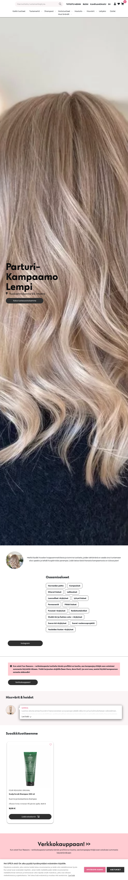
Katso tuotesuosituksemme (24, 300)
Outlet (113, 11)
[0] (122, 4)
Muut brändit (63, 14)
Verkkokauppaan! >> (64, 844)
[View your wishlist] (118, 4)
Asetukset (115, 870)
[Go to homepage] (6, 4)
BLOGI (85, 4)
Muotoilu (78, 11)
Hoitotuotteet (64, 11)
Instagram (25, 643)
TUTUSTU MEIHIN (73, 4)
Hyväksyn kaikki (95, 870)
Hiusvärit (90, 11)
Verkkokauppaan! (22, 682)
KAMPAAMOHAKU (98, 4)
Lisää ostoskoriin (28, 816)
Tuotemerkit (34, 11)
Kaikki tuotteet (19, 11)
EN (109, 4)
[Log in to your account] (114, 4)
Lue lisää (71, 875)
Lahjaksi (102, 11)
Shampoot (49, 11)
